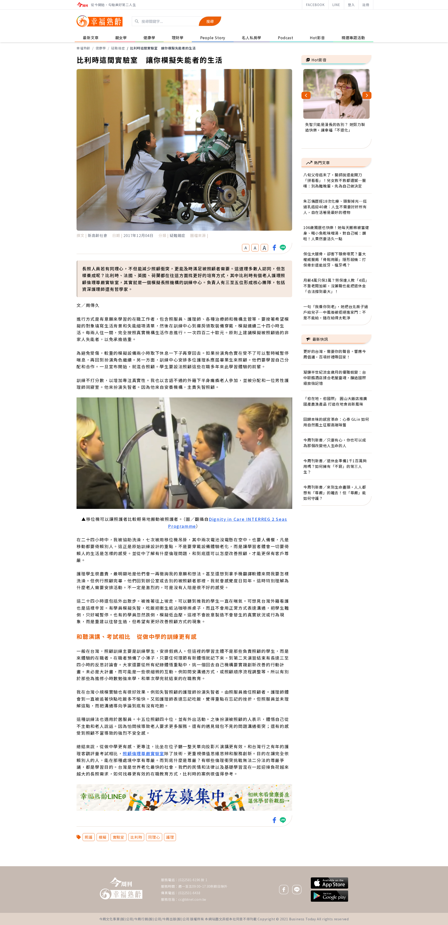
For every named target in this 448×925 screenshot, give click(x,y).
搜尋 (210, 21)
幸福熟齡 (83, 48)
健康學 (101, 48)
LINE (336, 4)
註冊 (365, 4)
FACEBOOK (315, 4)
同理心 (154, 837)
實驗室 (118, 837)
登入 (351, 4)
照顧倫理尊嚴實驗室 (143, 753)
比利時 (136, 837)
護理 (170, 837)
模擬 (103, 837)
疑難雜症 (118, 48)
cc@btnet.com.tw (192, 899)
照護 (89, 837)
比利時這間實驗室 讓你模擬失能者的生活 (163, 48)
